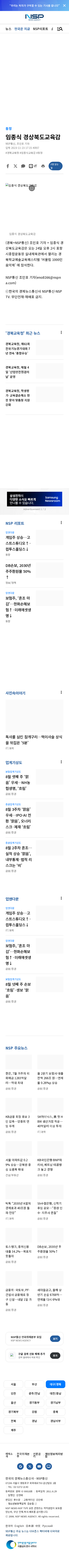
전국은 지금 (22, 28)
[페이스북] (8, 166)
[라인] (31, 166)
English (19, 1526)
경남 (34, 1421)
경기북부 (13, 1412)
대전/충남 (55, 1393)
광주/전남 (34, 1393)
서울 (13, 1384)
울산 (13, 1402)
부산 (34, 1384)
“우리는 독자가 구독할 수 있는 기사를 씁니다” (35, 5)
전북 (13, 1421)
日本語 (29, 1526)
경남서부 (55, 1421)
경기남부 (55, 1402)
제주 (13, 1430)
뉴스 (8, 28)
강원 (34, 1412)
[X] (15, 166)
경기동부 (34, 1402)
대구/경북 (55, 1384)
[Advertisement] (34, 447)
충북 (55, 1412)
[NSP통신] (34, 17)
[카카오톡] (23, 166)
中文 (37, 1526)
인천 (13, 1393)
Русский (47, 1526)
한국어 (9, 1526)
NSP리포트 (40, 28)
